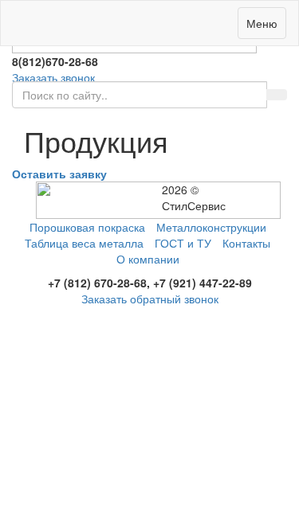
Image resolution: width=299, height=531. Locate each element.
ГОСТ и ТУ (183, 243)
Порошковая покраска (87, 227)
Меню (261, 23)
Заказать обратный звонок (149, 298)
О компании (147, 259)
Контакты (246, 243)
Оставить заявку (59, 174)
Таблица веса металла (84, 243)
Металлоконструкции (211, 227)
